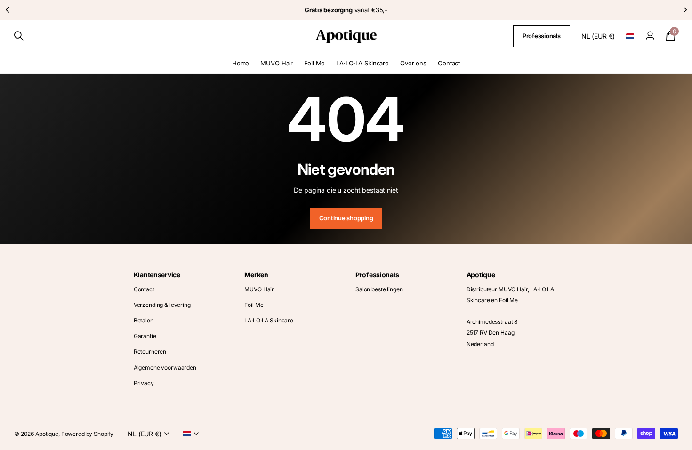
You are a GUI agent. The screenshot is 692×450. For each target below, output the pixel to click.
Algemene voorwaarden (165, 367)
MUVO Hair (276, 63)
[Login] (649, 36)
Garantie (145, 335)
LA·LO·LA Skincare (362, 63)
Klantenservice (157, 275)
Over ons (413, 63)
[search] (19, 36)
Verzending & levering (162, 304)
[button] (7, 10)
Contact (449, 63)
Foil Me (314, 63)
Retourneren (150, 351)
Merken (256, 275)
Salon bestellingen (378, 289)
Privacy (144, 382)
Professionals (542, 36)
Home (240, 63)
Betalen (143, 320)
